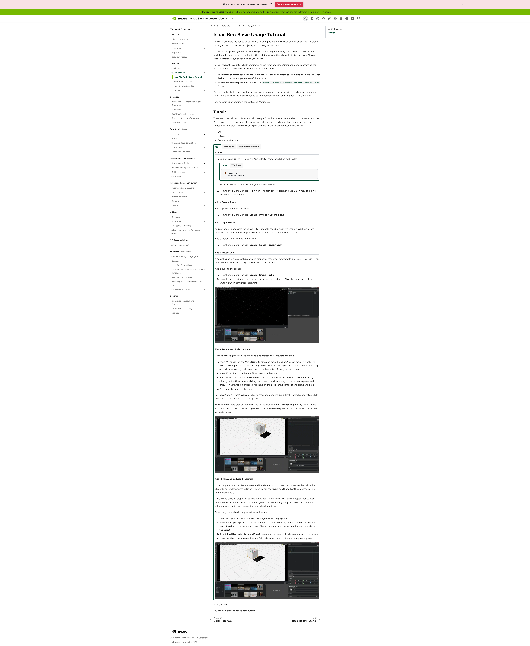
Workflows (176, 109)
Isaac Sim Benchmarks (181, 277)
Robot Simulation (179, 196)
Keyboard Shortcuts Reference (185, 118)
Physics (174, 205)
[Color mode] (312, 18)
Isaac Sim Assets (179, 57)
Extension (229, 146)
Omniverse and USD (180, 289)
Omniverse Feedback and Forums (182, 302)
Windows (236, 165)
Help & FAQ (176, 52)
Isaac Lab (175, 134)
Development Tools (180, 163)
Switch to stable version (289, 4)
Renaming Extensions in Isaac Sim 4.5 (186, 283)
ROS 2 (174, 138)
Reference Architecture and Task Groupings (186, 103)
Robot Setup (177, 192)
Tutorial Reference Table (185, 86)
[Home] (211, 25)
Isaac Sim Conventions (181, 265)
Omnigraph (176, 176)
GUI (217, 146)
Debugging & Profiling (181, 225)
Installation (176, 48)
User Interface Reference (183, 114)
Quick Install (176, 68)
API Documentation (180, 245)
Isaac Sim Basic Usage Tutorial (188, 77)
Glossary (175, 261)
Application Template (180, 151)
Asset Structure (178, 122)
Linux (224, 165)
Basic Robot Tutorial (183, 81)
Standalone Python (249, 146)
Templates (176, 221)
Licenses (175, 313)
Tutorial (331, 32)
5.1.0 (228, 18)
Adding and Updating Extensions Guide (185, 232)
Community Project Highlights (184, 256)
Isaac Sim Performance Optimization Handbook (188, 271)
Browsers (175, 217)
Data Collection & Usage (182, 308)
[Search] (305, 18)
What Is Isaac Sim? (180, 39)
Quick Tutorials (178, 72)
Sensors (175, 201)
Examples (175, 90)
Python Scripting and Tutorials (184, 167)
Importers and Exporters (182, 188)
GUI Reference (178, 172)
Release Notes (177, 43)
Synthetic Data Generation (183, 143)
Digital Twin (176, 147)
